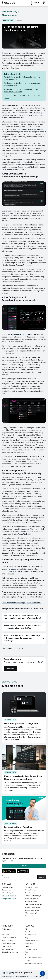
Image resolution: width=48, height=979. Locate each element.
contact (36, 3)
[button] (44, 3)
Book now (11, 668)
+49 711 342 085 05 (9, 896)
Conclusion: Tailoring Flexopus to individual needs (22, 96)
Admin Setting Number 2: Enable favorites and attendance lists (22, 84)
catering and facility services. (32, 129)
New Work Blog (9, 11)
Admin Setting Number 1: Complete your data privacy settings (22, 78)
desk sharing (16, 569)
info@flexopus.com (9, 899)
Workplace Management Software (17, 334)
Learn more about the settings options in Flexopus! (21, 603)
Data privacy (7, 211)
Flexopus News (9, 15)
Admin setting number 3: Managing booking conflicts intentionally (21, 90)
